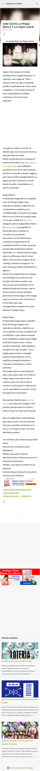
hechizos (27, 220)
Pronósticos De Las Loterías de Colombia (17, 661)
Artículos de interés (11, 493)
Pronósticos (26, 496)
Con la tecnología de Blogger (21, 768)
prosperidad (10, 227)
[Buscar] (37, 3)
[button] (4, 34)
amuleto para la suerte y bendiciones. (17, 490)
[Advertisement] (20, 124)
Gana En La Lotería (14, 4)
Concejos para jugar (11, 496)
